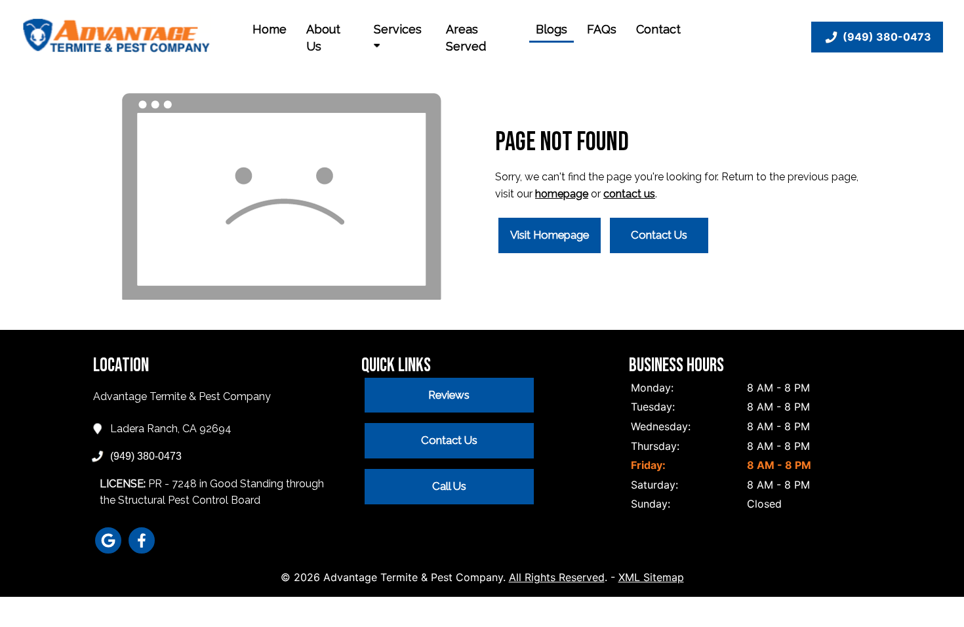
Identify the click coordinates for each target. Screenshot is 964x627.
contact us (629, 194)
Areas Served (466, 37)
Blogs (551, 29)
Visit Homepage (549, 234)
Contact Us (659, 234)
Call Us (449, 486)
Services (398, 29)
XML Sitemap (651, 577)
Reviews (449, 394)
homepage (561, 194)
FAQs (601, 29)
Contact (658, 29)
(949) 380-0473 (887, 36)
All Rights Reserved (557, 577)
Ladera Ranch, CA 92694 (170, 428)
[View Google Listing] (108, 549)
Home (269, 29)
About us (323, 37)
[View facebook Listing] (142, 549)
